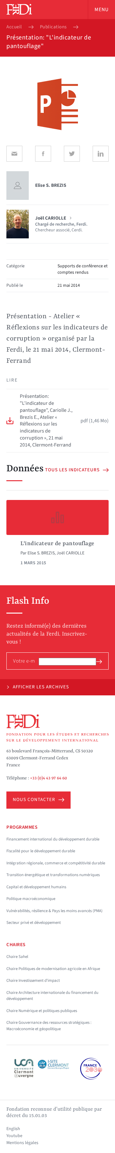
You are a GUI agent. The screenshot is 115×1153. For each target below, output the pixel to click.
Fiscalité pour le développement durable (40, 851)
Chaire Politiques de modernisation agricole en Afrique (53, 969)
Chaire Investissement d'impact (33, 980)
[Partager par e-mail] (14, 154)
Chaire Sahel (17, 957)
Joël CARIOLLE (70, 553)
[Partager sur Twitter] (72, 154)
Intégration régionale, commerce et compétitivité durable (55, 863)
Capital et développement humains (36, 887)
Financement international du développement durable (52, 839)
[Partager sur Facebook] (43, 154)
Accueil (14, 27)
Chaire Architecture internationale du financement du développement (52, 996)
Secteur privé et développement (33, 922)
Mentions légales (22, 1143)
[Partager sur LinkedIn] (101, 154)
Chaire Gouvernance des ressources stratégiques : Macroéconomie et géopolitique (48, 1026)
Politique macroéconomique (30, 899)
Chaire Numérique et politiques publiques (41, 1011)
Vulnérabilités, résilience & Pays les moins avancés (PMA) (54, 911)
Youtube (14, 1136)
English (13, 1129)
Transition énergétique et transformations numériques (53, 875)
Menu (102, 9)
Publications (53, 27)
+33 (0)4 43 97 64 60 (48, 778)
